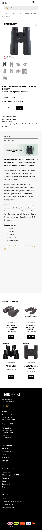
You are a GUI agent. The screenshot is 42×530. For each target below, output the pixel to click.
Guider (4, 481)
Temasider (5, 458)
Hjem (3, 14)
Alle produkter (9, 14)
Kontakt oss (6, 472)
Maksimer (31, 526)
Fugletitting (12, 124)
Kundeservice (6, 452)
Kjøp (19, 108)
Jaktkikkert (26, 124)
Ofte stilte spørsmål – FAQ (10, 475)
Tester (4, 487)
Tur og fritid (5, 126)
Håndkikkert (21, 14)
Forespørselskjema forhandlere (12, 501)
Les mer (31, 337)
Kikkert (15, 14)
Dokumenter (6, 484)
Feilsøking (5, 478)
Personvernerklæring (9, 507)
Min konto (5, 449)
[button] (36, 25)
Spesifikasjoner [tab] (10, 141)
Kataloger (5, 461)
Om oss (4, 455)
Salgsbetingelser (7, 504)
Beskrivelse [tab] (8, 136)
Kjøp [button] (11, 337)
